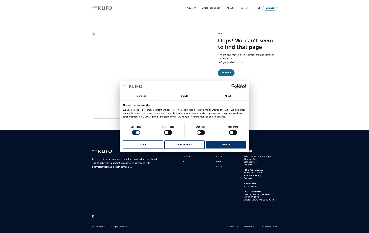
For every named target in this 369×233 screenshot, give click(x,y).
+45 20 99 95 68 (266, 200)
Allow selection (184, 144)
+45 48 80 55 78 (251, 197)
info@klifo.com (250, 184)
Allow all (226, 144)
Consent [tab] (141, 96)
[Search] (259, 8)
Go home (226, 73)
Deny (143, 144)
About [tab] (228, 96)
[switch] (168, 132)
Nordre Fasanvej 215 (253, 173)
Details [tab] (184, 96)
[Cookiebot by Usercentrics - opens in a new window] (233, 86)
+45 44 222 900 (251, 186)
